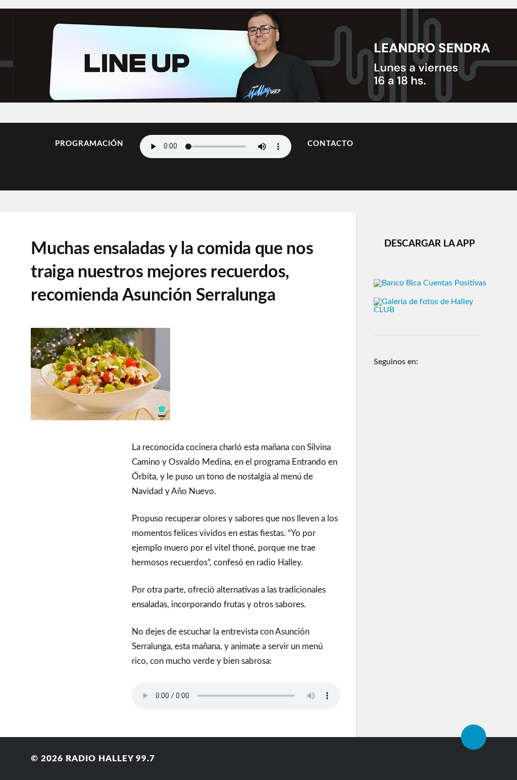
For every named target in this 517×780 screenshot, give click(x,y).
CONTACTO (330, 144)
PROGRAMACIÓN (89, 144)
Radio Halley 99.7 (110, 758)
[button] (21, 52)
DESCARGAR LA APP (429, 244)
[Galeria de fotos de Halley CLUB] (430, 310)
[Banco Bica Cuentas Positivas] (430, 283)
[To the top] (473, 737)
